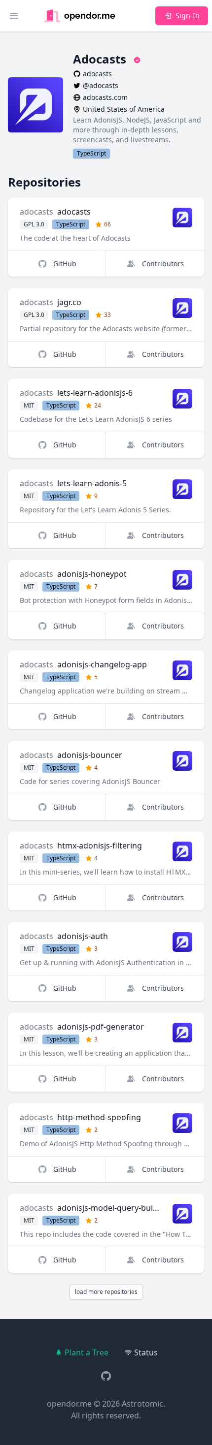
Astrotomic (142, 1403)
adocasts (36, 211)
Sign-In (188, 15)
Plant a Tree (86, 1352)
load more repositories (106, 1292)
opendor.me (69, 1403)
